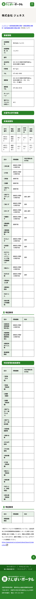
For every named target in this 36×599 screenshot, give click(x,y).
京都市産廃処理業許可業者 (15, 25)
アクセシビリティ (24, 567)
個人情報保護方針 (9, 569)
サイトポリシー (11, 567)
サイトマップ (21, 569)
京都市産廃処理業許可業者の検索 (12, 28)
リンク (30, 569)
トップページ (5, 25)
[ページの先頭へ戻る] (33, 557)
